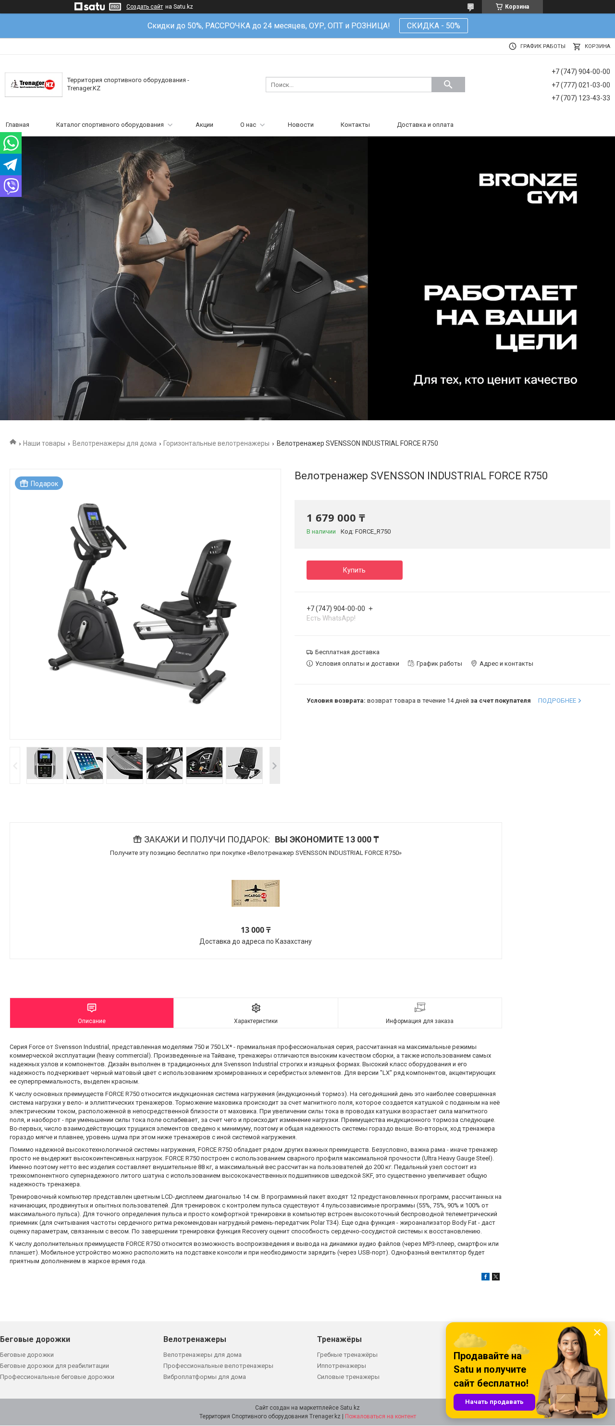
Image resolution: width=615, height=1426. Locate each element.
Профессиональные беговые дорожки (57, 1376)
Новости (301, 124)
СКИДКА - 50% (433, 25)
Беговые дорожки (27, 1354)
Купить (354, 570)
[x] (496, 1278)
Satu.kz (350, 1407)
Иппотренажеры (341, 1365)
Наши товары (44, 443)
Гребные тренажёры (347, 1354)
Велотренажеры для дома (115, 443)
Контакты (355, 124)
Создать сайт (144, 6)
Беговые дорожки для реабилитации (54, 1365)
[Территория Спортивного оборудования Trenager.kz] (33, 84)
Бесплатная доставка (347, 652)
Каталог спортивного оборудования (110, 124)
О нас (248, 124)
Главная (17, 124)
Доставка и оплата (425, 124)
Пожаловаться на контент (380, 1416)
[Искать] (448, 84)
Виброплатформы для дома (204, 1376)
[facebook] (485, 1278)
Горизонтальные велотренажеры (216, 443)
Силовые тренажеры (348, 1376)
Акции (204, 124)
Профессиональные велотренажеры (218, 1365)
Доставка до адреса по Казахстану (255, 941)
